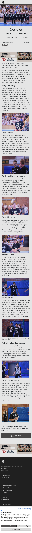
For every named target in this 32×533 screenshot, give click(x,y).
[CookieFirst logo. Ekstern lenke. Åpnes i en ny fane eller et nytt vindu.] (2, 510)
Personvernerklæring (24, 509)
